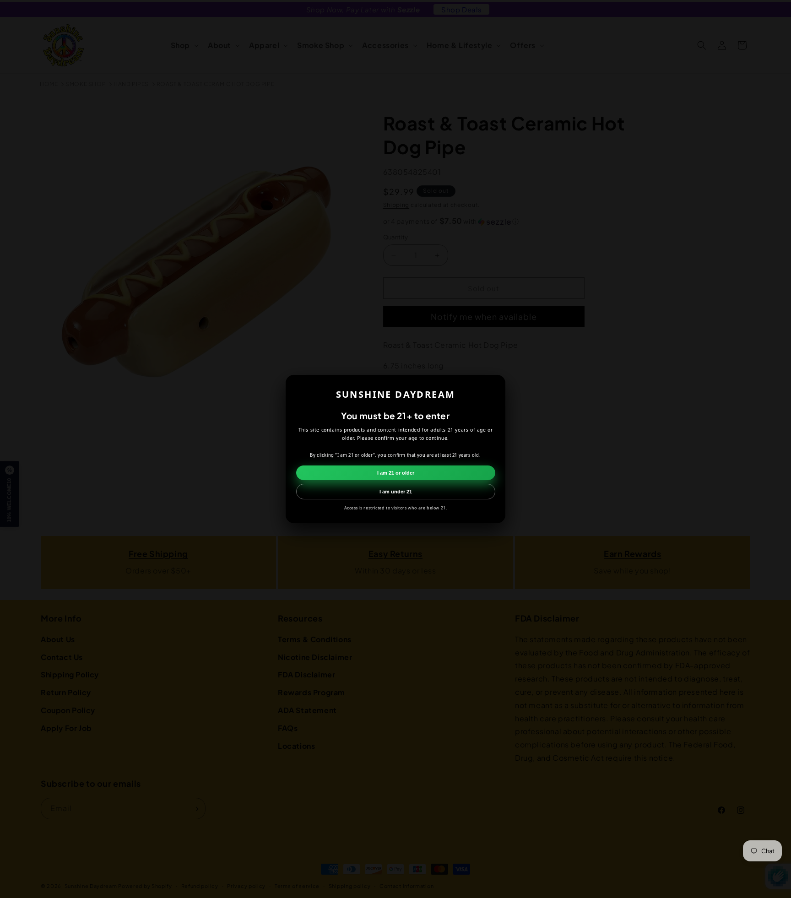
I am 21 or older (395, 473)
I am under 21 (395, 491)
